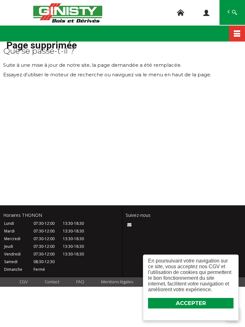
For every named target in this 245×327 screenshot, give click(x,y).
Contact (52, 282)
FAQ (80, 282)
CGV (23, 282)
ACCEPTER (191, 303)
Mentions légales (117, 282)
